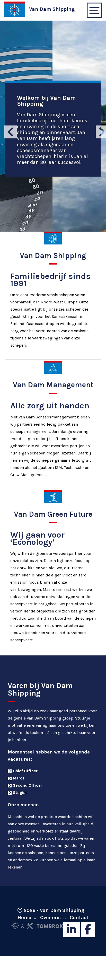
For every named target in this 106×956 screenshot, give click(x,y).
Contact (79, 917)
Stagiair (20, 792)
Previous (7, 129)
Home (24, 917)
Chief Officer (25, 770)
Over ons (50, 917)
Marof (18, 778)
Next (99, 129)
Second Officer (27, 785)
